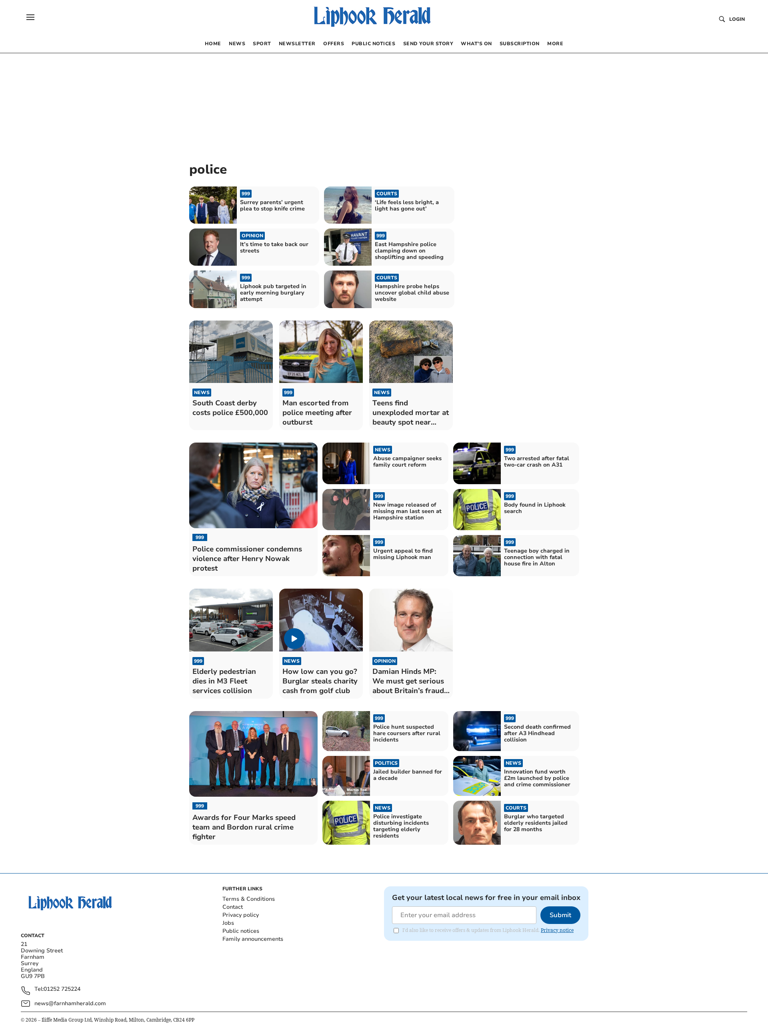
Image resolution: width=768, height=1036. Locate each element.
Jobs (228, 923)
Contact (232, 907)
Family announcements (252, 939)
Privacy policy (240, 915)
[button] (30, 17)
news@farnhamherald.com (70, 1003)
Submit (560, 915)
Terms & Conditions (248, 899)
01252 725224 (62, 989)
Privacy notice (557, 930)
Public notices (240, 931)
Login (737, 19)
